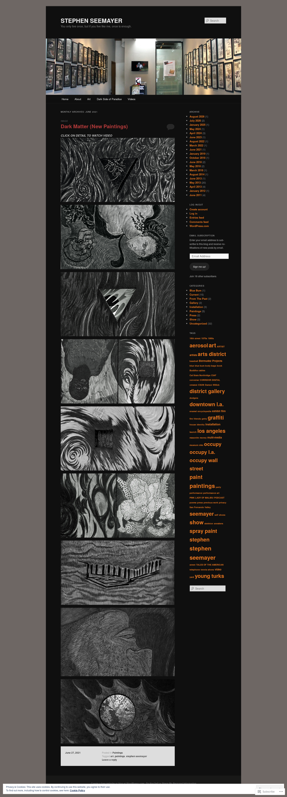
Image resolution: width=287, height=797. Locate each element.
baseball (194, 361)
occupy (212, 443)
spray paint (203, 530)
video (218, 569)
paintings (120, 756)
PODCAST (219, 497)
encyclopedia (204, 411)
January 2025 (197, 124)
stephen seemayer (136, 756)
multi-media (214, 437)
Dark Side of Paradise (109, 99)
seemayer (202, 513)
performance (196, 492)
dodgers (194, 397)
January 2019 (197, 153)
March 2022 (196, 145)
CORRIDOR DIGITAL (210, 379)
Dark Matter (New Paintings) (94, 126)
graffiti (216, 417)
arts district (212, 354)
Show (193, 319)
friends (197, 418)
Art (89, 99)
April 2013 (196, 186)
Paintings (117, 752)
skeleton (208, 523)
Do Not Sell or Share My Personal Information (171, 783)
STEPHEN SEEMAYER (91, 20)
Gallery (194, 303)
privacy (222, 502)
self (216, 514)
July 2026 (195, 120)
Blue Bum (195, 290)
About (78, 99)
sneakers (218, 523)
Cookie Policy (77, 790)
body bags (210, 365)
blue (192, 365)
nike (201, 445)
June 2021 (196, 149)
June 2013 (196, 178)
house (193, 424)
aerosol (199, 345)
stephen (199, 539)
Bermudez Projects (210, 361)
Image (64, 121)
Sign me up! (199, 266)
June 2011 (196, 195)
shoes (222, 514)
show (197, 522)
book (219, 365)
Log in (193, 213)
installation (212, 424)
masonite (194, 437)
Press (193, 315)
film (223, 411)
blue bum (199, 365)
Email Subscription (202, 235)
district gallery (207, 391)
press (200, 502)
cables (202, 370)
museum (194, 445)
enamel (193, 411)
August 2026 (197, 116)
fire (191, 418)
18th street (195, 338)
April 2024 (196, 133)
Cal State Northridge (200, 375)
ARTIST (221, 346)
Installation (196, 307)
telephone (195, 569)
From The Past (198, 298)
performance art (211, 492)
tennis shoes (207, 569)
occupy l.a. (202, 451)
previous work (211, 502)
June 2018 (196, 162)
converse (194, 379)
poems (193, 502)
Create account (199, 209)
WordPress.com (199, 226)
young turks (209, 575)
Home (65, 99)
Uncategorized (198, 323)
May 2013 (195, 182)
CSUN (201, 384)
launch (193, 431)
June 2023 (196, 137)
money (203, 437)
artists (193, 355)
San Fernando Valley (200, 507)
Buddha (194, 370)
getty (204, 418)
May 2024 (195, 129)
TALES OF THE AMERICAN (210, 564)
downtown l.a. (207, 404)
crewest (193, 384)
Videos (131, 99)
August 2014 (197, 174)
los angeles (211, 430)
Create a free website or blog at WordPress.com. (118, 783)
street (192, 564)
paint (196, 477)
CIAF (213, 375)
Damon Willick (212, 384)
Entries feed (197, 217)
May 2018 (195, 166)
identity (201, 424)
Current (194, 294)
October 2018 (197, 158)
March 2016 (196, 170)
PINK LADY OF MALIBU (201, 497)
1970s (204, 338)
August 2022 (197, 141)
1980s (211, 338)
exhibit (216, 411)
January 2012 (197, 191)
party (218, 487)
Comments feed (199, 222)
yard (192, 577)
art (112, 756)
